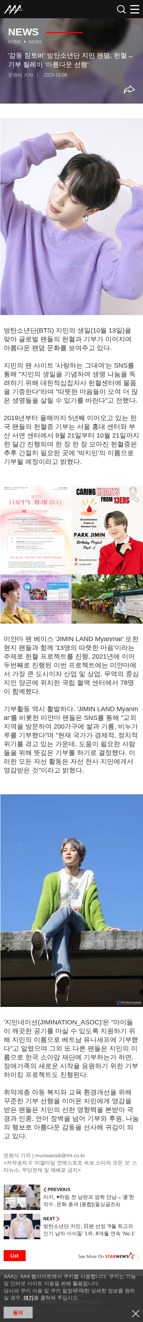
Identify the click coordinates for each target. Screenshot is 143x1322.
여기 (28, 1297)
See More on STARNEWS (108, 1255)
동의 (18, 1312)
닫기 (135, 1313)
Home (14, 41)
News (35, 41)
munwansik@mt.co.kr (60, 1155)
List (15, 1255)
